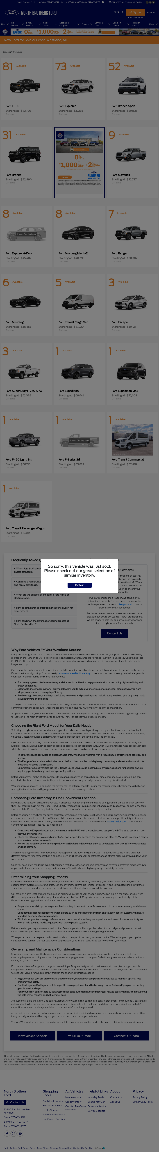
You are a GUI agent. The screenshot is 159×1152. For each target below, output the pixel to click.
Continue (79, 585)
